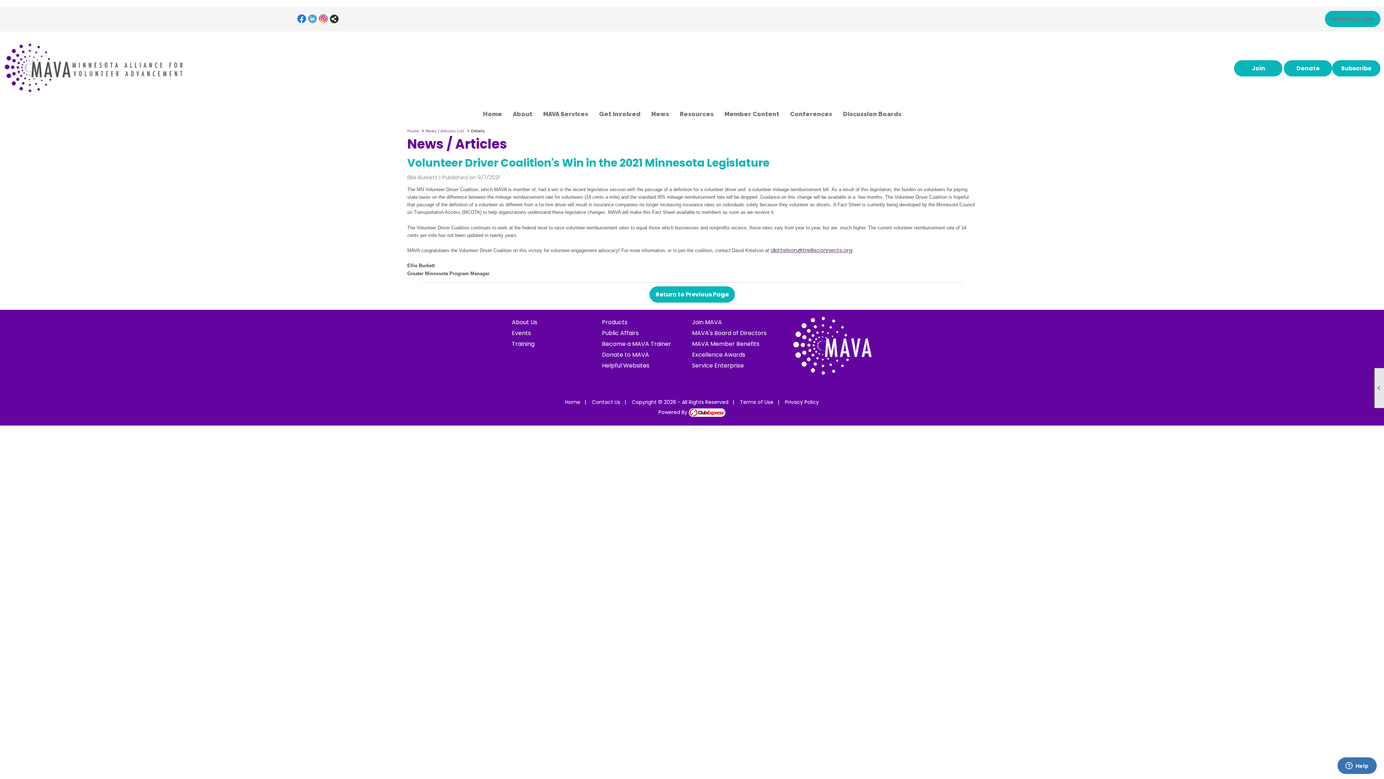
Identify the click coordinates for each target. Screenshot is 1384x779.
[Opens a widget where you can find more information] (1357, 766)
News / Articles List (445, 130)
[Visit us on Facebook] (301, 18)
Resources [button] (697, 114)
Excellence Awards (718, 355)
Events (521, 333)
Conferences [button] (811, 114)
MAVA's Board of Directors (729, 333)
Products (614, 322)
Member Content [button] (751, 114)
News (660, 114)
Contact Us (606, 402)
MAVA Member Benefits (725, 344)
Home (492, 114)
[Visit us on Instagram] (323, 18)
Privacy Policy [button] (802, 402)
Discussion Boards (872, 114)
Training (523, 344)
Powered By (673, 412)
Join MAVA (707, 322)
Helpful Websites (625, 365)
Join (1258, 68)
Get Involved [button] (619, 114)
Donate (1307, 68)
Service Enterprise (718, 365)
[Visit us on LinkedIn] (312, 18)
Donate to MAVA (625, 355)
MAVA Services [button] (565, 114)
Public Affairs (620, 333)
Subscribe (1356, 68)
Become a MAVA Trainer (636, 344)
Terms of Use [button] (756, 402)
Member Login (1352, 19)
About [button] (522, 114)
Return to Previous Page (692, 294)
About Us (524, 322)
